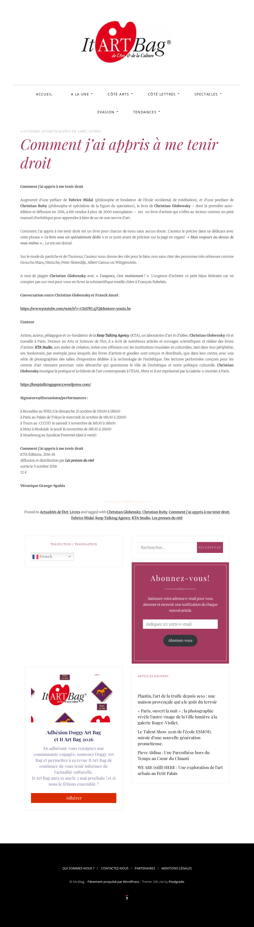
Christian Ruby (154, 512)
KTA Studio (141, 518)
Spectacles (206, 94)
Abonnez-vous (180, 640)
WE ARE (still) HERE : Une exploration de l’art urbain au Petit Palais (180, 770)
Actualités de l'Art (68, 131)
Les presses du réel (167, 518)
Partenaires (145, 868)
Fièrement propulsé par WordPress (113, 881)
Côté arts (118, 94)
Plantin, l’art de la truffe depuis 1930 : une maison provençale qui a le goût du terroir (177, 698)
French (45, 556)
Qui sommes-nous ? (78, 868)
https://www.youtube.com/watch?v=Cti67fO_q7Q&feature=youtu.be (75, 308)
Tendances (145, 112)
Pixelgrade (176, 881)
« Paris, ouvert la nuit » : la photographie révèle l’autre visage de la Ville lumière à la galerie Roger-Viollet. (177, 716)
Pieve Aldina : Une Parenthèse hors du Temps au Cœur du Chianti (174, 755)
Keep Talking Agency (112, 518)
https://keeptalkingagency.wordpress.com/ (55, 384)
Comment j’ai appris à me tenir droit (199, 512)
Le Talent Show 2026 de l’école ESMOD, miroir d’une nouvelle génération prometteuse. (175, 737)
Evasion (106, 112)
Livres (95, 131)
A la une (80, 94)
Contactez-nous (114, 868)
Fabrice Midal (82, 518)
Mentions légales (176, 868)
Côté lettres (162, 94)
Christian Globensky (124, 512)
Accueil (44, 94)
